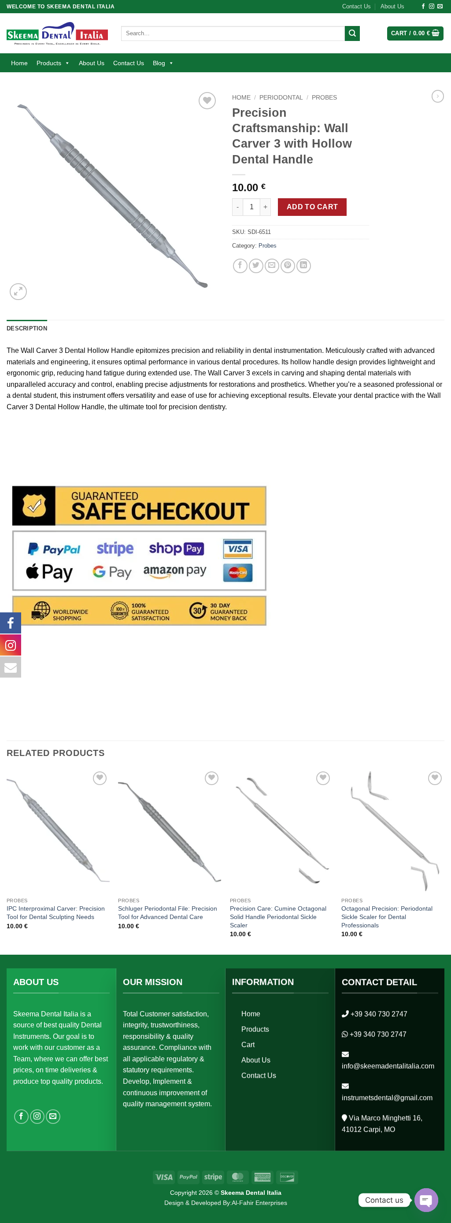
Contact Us (356, 6)
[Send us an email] (440, 7)
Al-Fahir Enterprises (259, 1202)
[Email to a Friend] (272, 266)
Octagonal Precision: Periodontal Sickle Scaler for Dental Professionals (387, 916)
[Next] (444, 861)
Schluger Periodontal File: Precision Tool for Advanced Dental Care (167, 912)
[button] (415, 33)
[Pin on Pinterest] (288, 266)
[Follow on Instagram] (431, 7)
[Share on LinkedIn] (303, 266)
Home (19, 63)
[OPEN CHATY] (426, 1200)
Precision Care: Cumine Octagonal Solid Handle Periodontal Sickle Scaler (278, 916)
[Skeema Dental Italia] (57, 33)
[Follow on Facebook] (423, 7)
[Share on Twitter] (256, 266)
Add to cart (312, 207)
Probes (324, 97)
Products (49, 63)
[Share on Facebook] (240, 266)
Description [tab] (27, 328)
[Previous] (7, 861)
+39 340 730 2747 (379, 1014)
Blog (159, 63)
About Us (392, 6)
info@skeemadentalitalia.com (388, 1066)
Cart (248, 1045)
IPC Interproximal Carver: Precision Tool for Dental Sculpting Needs (56, 912)
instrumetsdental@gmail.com (387, 1097)
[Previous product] (438, 96)
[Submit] (352, 33)
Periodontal (281, 97)
